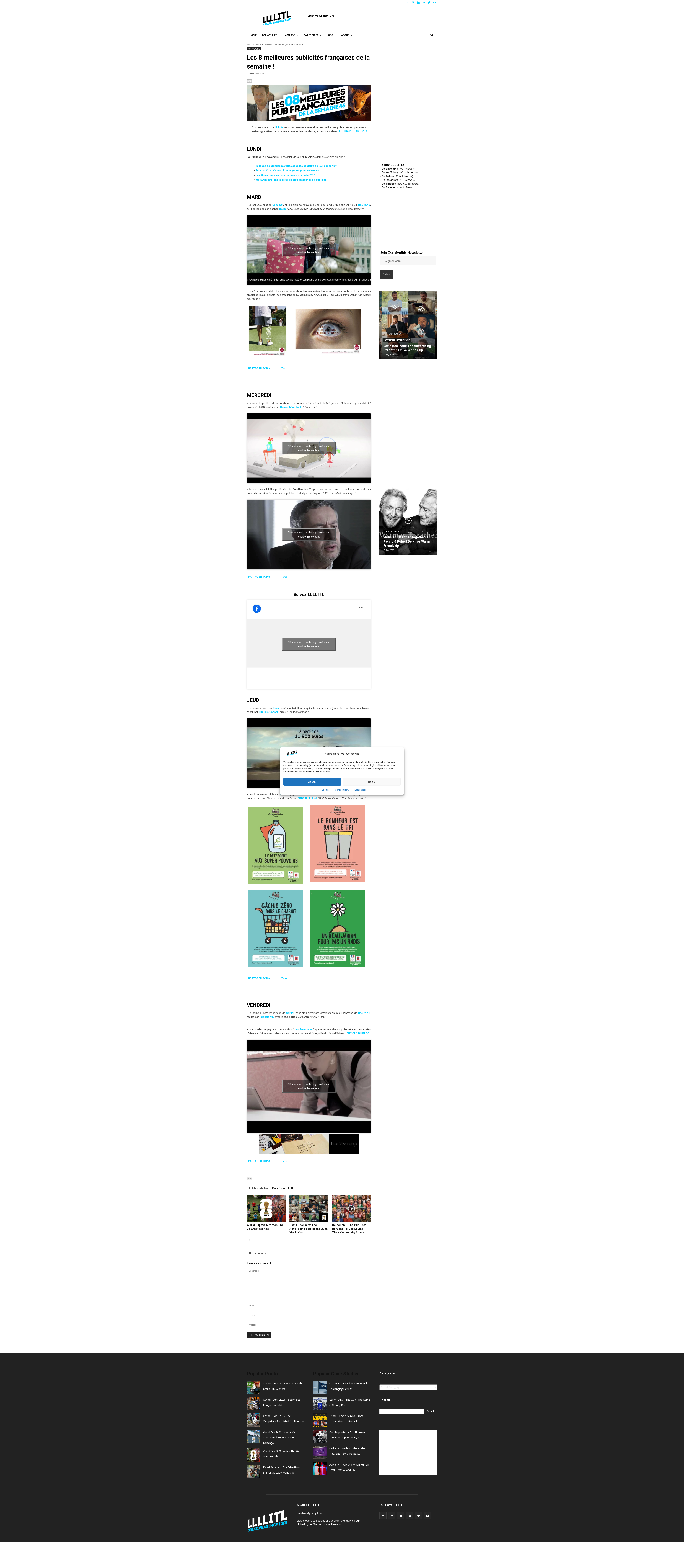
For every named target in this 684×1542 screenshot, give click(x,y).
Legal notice (360, 789)
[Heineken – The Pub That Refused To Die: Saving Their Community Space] (351, 1208)
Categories (311, 35)
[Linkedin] (418, 2)
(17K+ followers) (399, 168)
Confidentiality (342, 789)
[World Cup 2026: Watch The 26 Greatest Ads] (266, 1208)
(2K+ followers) (399, 180)
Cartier (290, 1013)
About (345, 35)
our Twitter (315, 1524)
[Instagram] (413, 2)
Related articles (258, 1188)
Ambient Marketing (395, 340)
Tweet (284, 368)
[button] (432, 35)
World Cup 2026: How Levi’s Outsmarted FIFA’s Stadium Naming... (279, 1437)
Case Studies (392, 531)
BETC (282, 208)
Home (253, 35)
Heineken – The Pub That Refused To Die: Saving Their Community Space (349, 1228)
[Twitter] (429, 2)
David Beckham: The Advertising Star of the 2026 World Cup (308, 1228)
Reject (371, 781)
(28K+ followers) (397, 176)
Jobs (330, 35)
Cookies (326, 789)
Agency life (269, 35)
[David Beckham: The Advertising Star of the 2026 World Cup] (308, 1208)
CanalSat (277, 205)
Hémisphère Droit (290, 407)
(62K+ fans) (397, 187)
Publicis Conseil (269, 712)
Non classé (252, 44)
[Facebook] (407, 2)
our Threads (333, 1524)
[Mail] (423, 2)
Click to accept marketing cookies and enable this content (309, 250)
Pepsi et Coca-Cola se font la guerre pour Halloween (287, 170)
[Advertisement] (406, 104)
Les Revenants (303, 1029)
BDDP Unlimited (307, 798)
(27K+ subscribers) (400, 172)
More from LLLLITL (283, 1188)
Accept (312, 781)
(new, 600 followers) (400, 183)
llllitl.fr (279, 127)
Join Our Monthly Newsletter (402, 252)
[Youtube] (434, 2)
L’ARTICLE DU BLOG (357, 1033)
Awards (290, 35)
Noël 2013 (364, 205)
